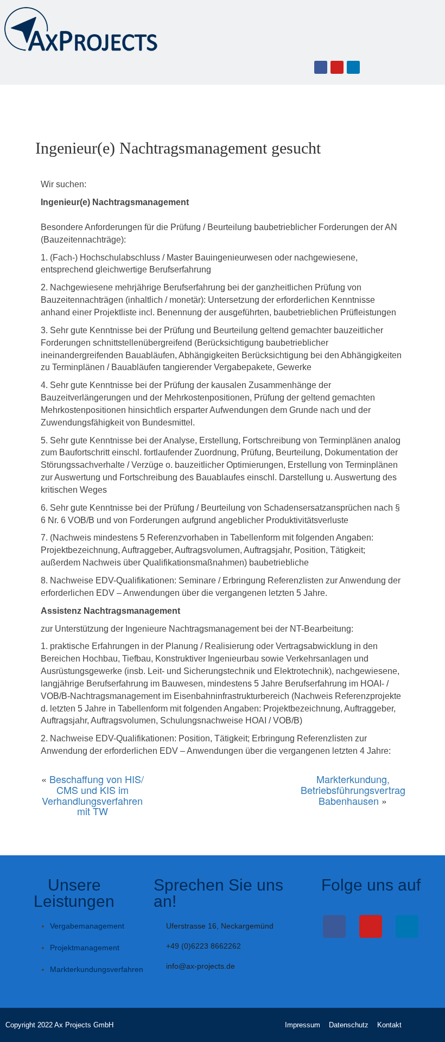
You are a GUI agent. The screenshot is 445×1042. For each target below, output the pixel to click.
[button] (11, 67)
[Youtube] (337, 67)
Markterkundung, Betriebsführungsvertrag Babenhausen (353, 790)
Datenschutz (348, 1025)
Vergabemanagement (87, 926)
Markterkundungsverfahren (96, 969)
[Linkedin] (353, 67)
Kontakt (389, 1025)
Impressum (302, 1025)
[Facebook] (320, 67)
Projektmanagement (84, 947)
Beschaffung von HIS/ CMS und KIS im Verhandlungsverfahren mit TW (93, 795)
